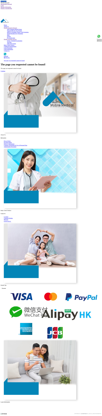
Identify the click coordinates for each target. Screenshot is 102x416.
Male (8, 35)
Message (6, 219)
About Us (6, 26)
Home (5, 25)
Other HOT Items (11, 43)
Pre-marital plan (11, 38)
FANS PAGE (7, 221)
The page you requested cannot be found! (14, 60)
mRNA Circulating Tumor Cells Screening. (18, 32)
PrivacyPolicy (7, 141)
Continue (3, 71)
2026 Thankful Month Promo (14, 29)
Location (6, 216)
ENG (8, 57)
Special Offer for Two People (14, 30)
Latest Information (8, 49)
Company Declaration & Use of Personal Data (15, 145)
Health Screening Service (10, 39)
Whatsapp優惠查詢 (99, 40)
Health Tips (3, 1)
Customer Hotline (8, 218)
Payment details (8, 142)
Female (9, 36)
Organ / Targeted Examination (14, 40)
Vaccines (9, 42)
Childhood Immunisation (10, 46)
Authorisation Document (10, 146)
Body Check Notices (9, 45)
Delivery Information (9, 144)
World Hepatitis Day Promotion (15, 33)
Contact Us (6, 50)
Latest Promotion (8, 48)
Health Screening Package (10, 28)
